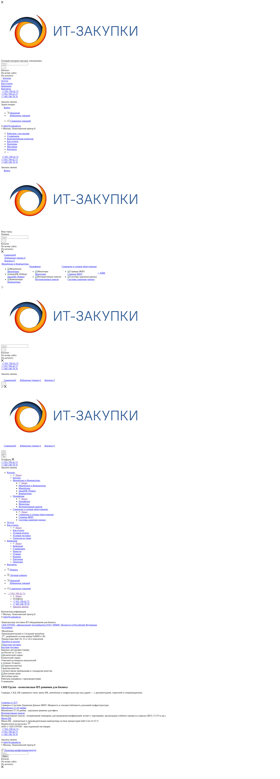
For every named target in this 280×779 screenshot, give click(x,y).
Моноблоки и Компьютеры (32, 485)
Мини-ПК (6, 718)
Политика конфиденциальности (20, 750)
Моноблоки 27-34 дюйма (13, 708)
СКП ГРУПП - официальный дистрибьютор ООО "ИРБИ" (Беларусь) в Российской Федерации (49, 625)
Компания (18, 546)
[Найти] (3, 67)
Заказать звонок (21, 606)
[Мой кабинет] (2, 377)
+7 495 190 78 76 (9, 96)
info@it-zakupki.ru (12, 126)
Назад (19, 475)
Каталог (17, 478)
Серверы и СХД (9, 702)
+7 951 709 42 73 (10, 91)
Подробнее (7, 627)
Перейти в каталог (11, 641)
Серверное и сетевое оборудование (36, 514)
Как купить (18, 530)
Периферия (24, 501)
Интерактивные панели (13, 713)
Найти (5, 756)
